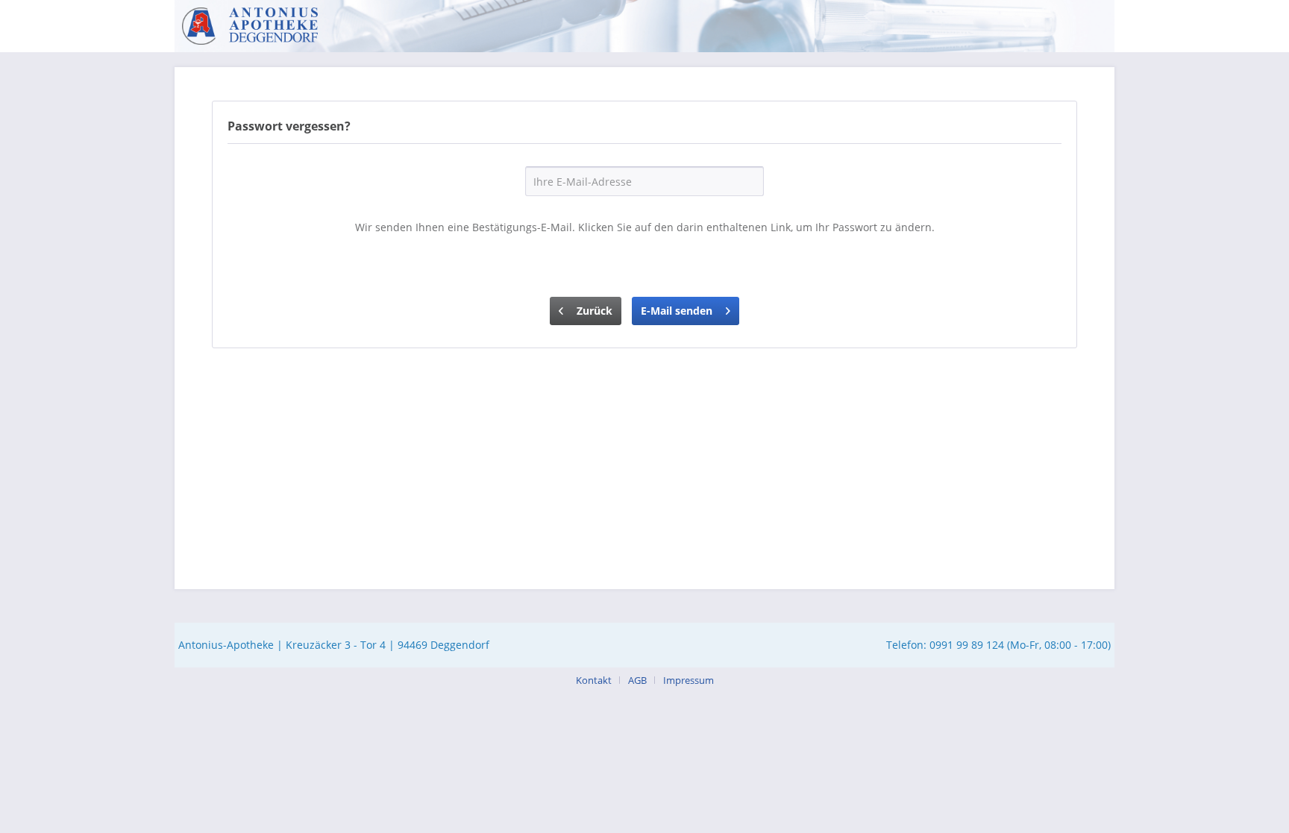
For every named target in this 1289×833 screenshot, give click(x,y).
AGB (637, 680)
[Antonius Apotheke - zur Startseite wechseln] (250, 26)
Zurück (594, 311)
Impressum (688, 680)
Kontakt (594, 680)
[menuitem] (599, 680)
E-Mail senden (676, 311)
